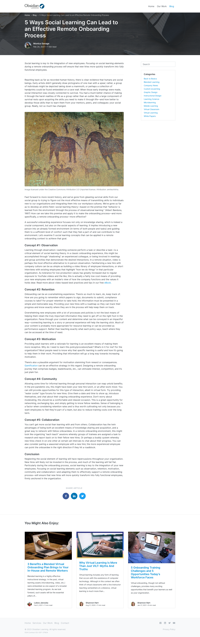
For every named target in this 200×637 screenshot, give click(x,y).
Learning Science (151, 99)
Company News (151, 85)
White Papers (150, 116)
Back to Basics (150, 78)
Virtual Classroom (151, 109)
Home (151, 6)
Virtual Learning (151, 113)
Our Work (162, 6)
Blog (171, 6)
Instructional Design (152, 95)
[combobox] (158, 64)
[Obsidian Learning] (34, 6)
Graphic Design (150, 92)
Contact (65, 623)
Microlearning (150, 102)
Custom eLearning (152, 89)
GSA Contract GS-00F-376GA (36, 632)
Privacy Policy (169, 629)
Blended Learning (151, 82)
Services (37, 623)
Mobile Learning (151, 106)
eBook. (107, 282)
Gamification (31, 365)
